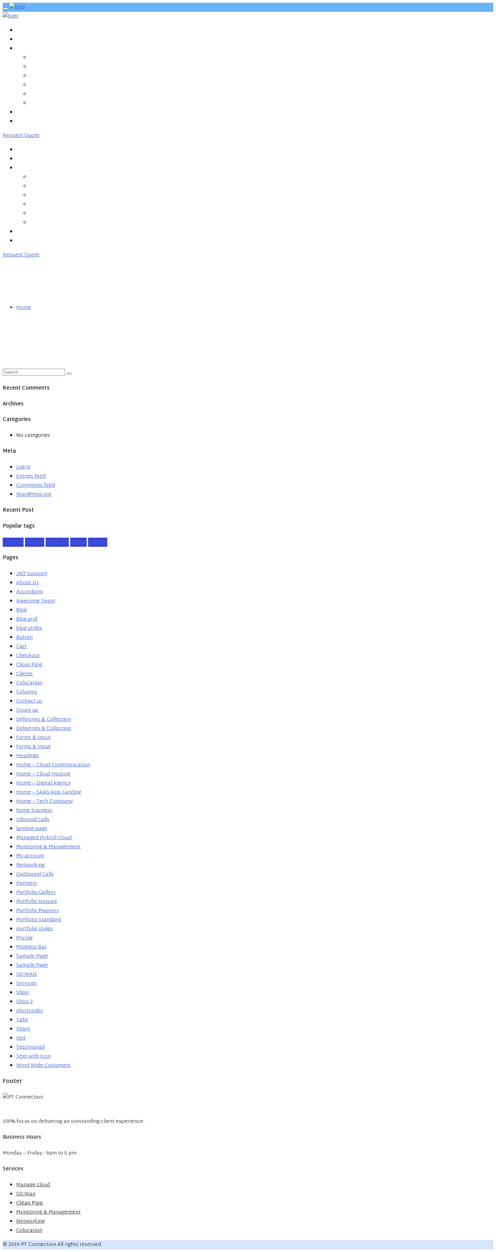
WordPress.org (33, 494)
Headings (27, 756)
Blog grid (26, 619)
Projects (97, 542)
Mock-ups (57, 542)
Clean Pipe (42, 75)
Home (23, 30)
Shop (22, 992)
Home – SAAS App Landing (48, 792)
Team (23, 1029)
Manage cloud (33, 1185)
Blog (21, 610)
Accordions (29, 592)
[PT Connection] (17, 7)
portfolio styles (34, 929)
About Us (27, 39)
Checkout (27, 655)
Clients (24, 674)
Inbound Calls (32, 819)
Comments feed (35, 485)
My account (30, 856)
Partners (27, 112)
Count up (27, 710)
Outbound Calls (35, 874)
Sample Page (32, 956)
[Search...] (69, 374)
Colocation (45, 102)
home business (34, 810)
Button (24, 637)
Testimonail (30, 1047)
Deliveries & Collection (43, 719)
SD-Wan (25, 1194)
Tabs (22, 1020)
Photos (78, 542)
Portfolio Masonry (37, 910)
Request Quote (21, 135)
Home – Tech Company (44, 801)
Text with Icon (33, 1056)
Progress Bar (31, 947)
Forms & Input (33, 737)
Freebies (13, 542)
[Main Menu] (5, 8)
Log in (23, 467)
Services (26, 48)
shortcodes (29, 1011)
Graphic (34, 542)
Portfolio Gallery (36, 892)
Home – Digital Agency (43, 783)
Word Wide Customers (43, 1065)
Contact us (31, 121)
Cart (21, 646)
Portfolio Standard (38, 919)
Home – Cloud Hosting (43, 774)
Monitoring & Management (64, 84)
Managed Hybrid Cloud (58, 57)
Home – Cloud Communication (53, 765)
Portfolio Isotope (36, 901)
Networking (45, 93)
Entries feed (31, 476)
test (21, 1038)
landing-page (31, 828)
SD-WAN (39, 66)
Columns (26, 692)
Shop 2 (24, 1001)
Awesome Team (35, 601)
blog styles (29, 628)
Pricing (24, 938)
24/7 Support (31, 573)
